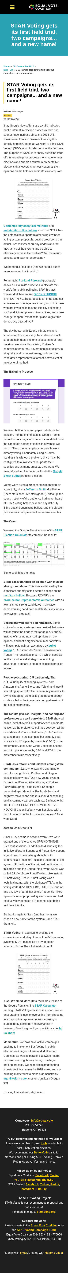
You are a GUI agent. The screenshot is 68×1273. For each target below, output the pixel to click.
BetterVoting (42, 1152)
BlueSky (47, 1179)
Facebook (42, 1175)
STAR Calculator (46, 1005)
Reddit (54, 1184)
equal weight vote (15, 1078)
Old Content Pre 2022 (23, 66)
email (23, 1252)
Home (6, 66)
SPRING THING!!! (45, 294)
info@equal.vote (42, 1120)
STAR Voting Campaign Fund (36, 1229)
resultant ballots (14, 595)
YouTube (20, 1179)
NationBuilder (54, 1252)
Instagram (34, 1179)
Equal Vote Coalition (44, 1225)
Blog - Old (8, 70)
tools (44, 1143)
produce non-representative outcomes (28, 600)
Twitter (54, 1175)
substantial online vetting (20, 230)
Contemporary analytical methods (25, 225)
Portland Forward (30, 280)
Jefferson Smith (36, 489)
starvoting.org (46, 1211)
